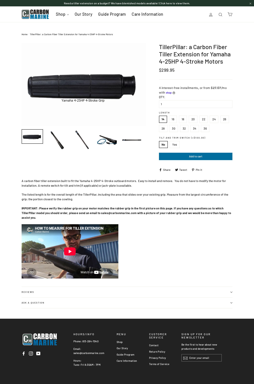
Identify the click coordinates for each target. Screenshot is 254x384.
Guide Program (112, 14)
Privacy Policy (157, 357)
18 (183, 119)
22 (203, 119)
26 (224, 119)
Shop (61, 14)
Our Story (83, 14)
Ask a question (33, 302)
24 (214, 119)
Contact (154, 345)
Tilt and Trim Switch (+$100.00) (182, 138)
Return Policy (157, 351)
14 (163, 119)
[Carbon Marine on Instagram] (31, 353)
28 (163, 128)
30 (173, 128)
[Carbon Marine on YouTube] (38, 353)
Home (25, 34)
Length (164, 112)
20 (193, 119)
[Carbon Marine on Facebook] (24, 353)
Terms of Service (159, 364)
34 (194, 128)
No (163, 144)
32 (184, 128)
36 (205, 128)
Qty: (162, 97)
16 (173, 119)
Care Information (147, 14)
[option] (84, 84)
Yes (174, 144)
